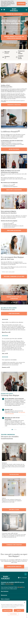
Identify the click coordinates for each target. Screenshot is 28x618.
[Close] (26, 3)
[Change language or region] (4, 9)
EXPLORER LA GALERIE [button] (14, 509)
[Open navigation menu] (26, 9)
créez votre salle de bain (14, 43)
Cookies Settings (13, 613)
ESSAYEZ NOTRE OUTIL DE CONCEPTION (14, 297)
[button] (14, 591)
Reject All (19, 610)
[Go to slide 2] (14, 302)
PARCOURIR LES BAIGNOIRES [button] (14, 190)
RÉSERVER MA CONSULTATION (14, 14)
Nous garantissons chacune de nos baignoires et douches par (14, 411)
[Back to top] (25, 574)
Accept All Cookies (7, 610)
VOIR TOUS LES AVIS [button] (14, 313)
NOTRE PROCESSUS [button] (14, 149)
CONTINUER (21, 3)
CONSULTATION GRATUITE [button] (14, 566)
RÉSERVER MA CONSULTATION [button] (14, 104)
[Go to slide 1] (12, 302)
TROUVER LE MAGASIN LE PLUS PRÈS (14, 276)
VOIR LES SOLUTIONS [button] (14, 474)
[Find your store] (1, 10)
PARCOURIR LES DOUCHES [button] (14, 230)
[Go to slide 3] (16, 302)
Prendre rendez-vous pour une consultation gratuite (14, 37)
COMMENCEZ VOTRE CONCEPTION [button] (14, 544)
